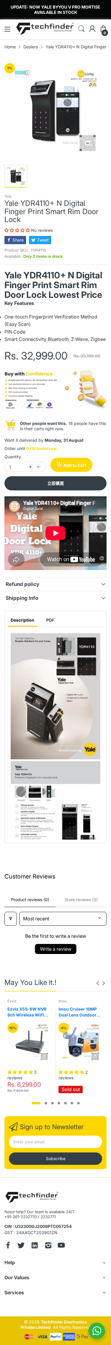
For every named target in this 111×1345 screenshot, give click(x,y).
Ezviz (12, 1001)
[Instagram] (48, 1246)
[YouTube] (61, 1246)
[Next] (98, 983)
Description (22, 620)
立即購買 (55, 483)
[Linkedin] (34, 1246)
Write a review (55, 949)
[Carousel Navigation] (101, 983)
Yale (8, 196)
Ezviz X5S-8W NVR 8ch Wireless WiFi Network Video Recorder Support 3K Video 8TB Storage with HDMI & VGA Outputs (28, 1012)
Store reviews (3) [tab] (81, 899)
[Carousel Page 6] (72, 1103)
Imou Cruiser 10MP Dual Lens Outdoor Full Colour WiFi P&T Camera (79, 1012)
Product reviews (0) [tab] (30, 899)
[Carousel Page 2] (46, 1103)
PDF (50, 620)
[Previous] (104, 983)
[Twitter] (21, 1246)
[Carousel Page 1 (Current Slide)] (36, 1103)
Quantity (12, 456)
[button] (17, 230)
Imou (63, 1001)
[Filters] (10, 919)
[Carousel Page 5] (65, 1103)
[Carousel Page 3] (52, 1103)
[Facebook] (8, 1246)
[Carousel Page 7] (78, 1103)
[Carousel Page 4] (59, 1103)
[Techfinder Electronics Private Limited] (31, 1197)
